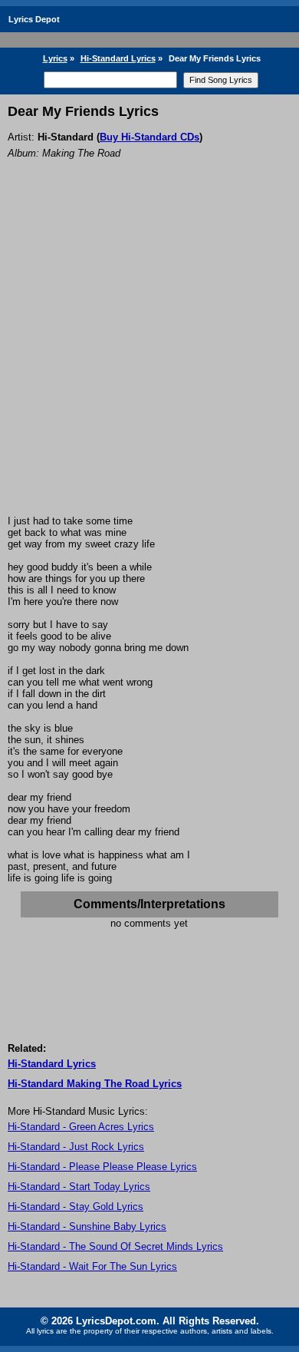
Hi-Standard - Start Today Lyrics (79, 1186)
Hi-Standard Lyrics (118, 58)
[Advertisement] (149, 357)
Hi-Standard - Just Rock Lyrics (76, 1146)
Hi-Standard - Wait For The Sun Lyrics (92, 1266)
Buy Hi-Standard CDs (149, 137)
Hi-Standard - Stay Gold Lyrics (75, 1206)
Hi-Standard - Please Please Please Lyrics (102, 1166)
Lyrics (55, 58)
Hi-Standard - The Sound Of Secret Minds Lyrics (115, 1246)
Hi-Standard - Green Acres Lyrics (81, 1126)
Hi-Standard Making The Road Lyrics (95, 1083)
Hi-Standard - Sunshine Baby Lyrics (87, 1226)
